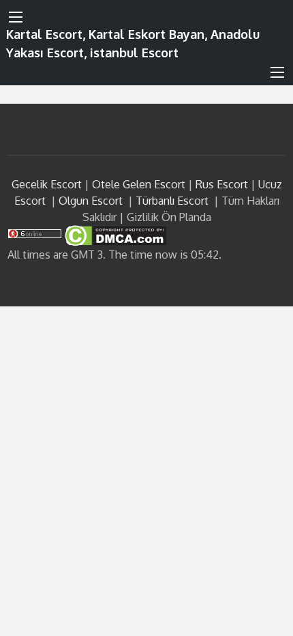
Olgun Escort (91, 200)
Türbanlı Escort (172, 200)
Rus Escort (222, 184)
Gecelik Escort (47, 184)
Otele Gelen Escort (138, 184)
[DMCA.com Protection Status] (114, 235)
